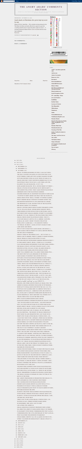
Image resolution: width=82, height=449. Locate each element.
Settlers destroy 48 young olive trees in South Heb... (34, 368)
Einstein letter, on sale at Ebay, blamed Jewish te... (34, 248)
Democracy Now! (55, 77)
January (20, 437)
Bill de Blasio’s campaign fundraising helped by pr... (34, 292)
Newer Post (17, 80)
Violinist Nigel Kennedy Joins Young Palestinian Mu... (34, 366)
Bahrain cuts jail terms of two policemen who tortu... (35, 215)
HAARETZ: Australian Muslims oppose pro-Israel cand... (35, 395)
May (19, 429)
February (21, 435)
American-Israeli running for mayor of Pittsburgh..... (35, 285)
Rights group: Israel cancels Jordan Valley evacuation (35, 306)
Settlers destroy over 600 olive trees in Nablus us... (34, 178)
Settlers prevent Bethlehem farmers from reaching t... (35, 240)
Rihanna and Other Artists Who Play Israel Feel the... (35, 283)
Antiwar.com (54, 73)
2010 (18, 443)
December (21, 166)
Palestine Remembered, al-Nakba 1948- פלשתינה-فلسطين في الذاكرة (58, 122)
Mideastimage (54, 108)
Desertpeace (54, 79)
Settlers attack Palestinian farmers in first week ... (34, 258)
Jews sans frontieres (55, 97)
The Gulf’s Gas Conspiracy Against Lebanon (31, 327)
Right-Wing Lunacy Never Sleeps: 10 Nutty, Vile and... (34, 275)
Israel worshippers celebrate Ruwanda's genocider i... (35, 372)
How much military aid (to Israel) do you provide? (33, 310)
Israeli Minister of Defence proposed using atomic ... (34, 407)
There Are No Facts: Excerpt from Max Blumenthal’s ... (35, 320)
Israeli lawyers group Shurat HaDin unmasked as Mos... (35, 207)
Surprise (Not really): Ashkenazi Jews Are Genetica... (34, 291)
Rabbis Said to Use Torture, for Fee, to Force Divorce (34, 335)
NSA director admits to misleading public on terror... (35, 409)
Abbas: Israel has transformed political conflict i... (34, 263)
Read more (17, 32)
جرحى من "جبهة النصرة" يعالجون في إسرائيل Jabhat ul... (31, 281)
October (21, 170)
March (20, 433)
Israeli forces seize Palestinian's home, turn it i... (33, 217)
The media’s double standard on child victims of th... (34, 374)
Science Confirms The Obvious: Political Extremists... (35, 362)
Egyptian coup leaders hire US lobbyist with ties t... (34, 289)
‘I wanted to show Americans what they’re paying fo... (35, 195)
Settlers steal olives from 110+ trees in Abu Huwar (34, 370)
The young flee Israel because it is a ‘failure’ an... (34, 271)
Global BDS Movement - (56, 83)
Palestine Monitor (55, 118)
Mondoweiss (54, 110)
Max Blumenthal (55, 106)
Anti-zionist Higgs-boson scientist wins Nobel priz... (34, 351)
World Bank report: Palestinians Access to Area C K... (35, 353)
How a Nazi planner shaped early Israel (30, 298)
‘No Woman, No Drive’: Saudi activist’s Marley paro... (34, 225)
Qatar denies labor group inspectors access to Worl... (35, 329)
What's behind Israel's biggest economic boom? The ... (34, 199)
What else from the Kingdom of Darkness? (31, 415)
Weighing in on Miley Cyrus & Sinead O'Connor (32, 386)
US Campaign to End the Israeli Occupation (58, 144)
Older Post (45, 80)
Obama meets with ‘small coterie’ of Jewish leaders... (35, 197)
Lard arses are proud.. (24, 226)
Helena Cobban (54, 85)
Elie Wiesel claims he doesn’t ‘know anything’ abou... (35, 360)
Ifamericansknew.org (56, 91)
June (19, 427)
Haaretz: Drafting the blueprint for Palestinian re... (35, 391)
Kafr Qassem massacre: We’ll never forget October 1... (35, 186)
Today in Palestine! (55, 141)
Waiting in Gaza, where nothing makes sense (31, 401)
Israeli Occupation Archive (57, 93)
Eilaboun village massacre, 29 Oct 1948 (30, 184)
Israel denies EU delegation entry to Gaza (31, 238)
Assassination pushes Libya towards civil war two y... (34, 277)
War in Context (54, 147)
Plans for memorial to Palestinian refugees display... (35, 339)
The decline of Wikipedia (25, 232)
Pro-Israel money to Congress (27, 205)
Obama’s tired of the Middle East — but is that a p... (34, 234)
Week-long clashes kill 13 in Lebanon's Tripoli (32, 223)
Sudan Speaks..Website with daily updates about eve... (34, 393)
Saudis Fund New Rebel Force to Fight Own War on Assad (35, 349)
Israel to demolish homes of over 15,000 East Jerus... (34, 172)
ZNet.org (53, 149)
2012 (18, 439)
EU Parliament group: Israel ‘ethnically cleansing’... (35, 242)
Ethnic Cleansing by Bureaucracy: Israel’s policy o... (34, 419)
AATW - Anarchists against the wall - (58, 70)
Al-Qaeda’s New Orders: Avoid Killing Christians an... (34, 333)
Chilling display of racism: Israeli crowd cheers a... (34, 358)
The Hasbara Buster (56, 139)
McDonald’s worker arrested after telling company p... (36, 337)
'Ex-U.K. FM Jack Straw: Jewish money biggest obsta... (34, 209)
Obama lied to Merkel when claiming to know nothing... (35, 236)
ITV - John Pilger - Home (57, 95)
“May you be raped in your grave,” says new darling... (34, 302)
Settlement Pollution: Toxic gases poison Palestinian (35, 190)
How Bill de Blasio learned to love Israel (31, 308)
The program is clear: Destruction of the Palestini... (34, 203)
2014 (18, 162)
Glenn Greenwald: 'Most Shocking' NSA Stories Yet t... (34, 294)
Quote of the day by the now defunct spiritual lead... (35, 355)
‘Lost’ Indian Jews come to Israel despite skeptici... (34, 265)
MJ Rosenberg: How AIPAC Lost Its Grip (29, 403)
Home (31, 80)
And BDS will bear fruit (25, 397)
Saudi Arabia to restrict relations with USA (32, 256)
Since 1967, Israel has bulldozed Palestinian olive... (34, 341)
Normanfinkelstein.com (56, 114)
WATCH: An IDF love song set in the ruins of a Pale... (34, 267)
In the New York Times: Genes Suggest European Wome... (35, 345)
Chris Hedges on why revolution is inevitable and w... (35, 211)
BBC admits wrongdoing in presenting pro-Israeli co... (35, 378)
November (21, 168)
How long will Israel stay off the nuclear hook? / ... (34, 259)
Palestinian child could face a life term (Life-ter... (34, 182)
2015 (18, 160)
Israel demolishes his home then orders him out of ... (34, 325)
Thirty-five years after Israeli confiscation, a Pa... (34, 316)
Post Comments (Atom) (25, 83)
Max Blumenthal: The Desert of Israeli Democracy (34, 312)
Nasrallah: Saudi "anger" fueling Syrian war (32, 221)
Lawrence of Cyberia (56, 104)
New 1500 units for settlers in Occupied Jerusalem (34, 304)
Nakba (52, 112)
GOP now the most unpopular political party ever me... (35, 323)
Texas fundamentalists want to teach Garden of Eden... (35, 387)
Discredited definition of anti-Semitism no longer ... (34, 201)
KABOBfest (54, 99)
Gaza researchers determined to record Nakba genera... (36, 244)
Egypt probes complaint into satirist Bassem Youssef (34, 176)
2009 (18, 445)
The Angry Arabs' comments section (41, 8)
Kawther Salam (54, 102)
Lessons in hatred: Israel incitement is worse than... (34, 261)
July (19, 425)
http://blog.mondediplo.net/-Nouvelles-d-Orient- (57, 88)
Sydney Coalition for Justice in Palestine (58, 132)
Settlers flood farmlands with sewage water (32, 250)
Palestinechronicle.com (56, 127)
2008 (18, 447)
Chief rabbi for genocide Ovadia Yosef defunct (32, 356)
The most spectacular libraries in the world (32, 254)
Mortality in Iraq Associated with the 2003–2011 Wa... (34, 287)
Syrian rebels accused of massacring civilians (32, 322)
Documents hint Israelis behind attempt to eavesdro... (35, 213)
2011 (18, 441)
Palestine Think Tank (56, 125)
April (20, 431)
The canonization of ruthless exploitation (31, 382)
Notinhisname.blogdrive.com (58, 116)
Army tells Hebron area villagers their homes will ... (35, 252)
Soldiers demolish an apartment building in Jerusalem (35, 193)
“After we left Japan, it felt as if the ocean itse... (33, 279)
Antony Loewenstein (56, 75)
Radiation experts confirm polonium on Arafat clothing (36, 300)
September (21, 420)
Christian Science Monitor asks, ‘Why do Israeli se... (34, 273)
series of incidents (36, 29)
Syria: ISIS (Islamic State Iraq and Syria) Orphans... (33, 331)
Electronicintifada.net (56, 81)
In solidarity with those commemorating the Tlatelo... (35, 411)
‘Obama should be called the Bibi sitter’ (30, 296)
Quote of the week (23, 376)
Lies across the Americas (25, 405)
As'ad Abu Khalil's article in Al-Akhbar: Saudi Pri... (34, 219)
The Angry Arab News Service (58, 135)
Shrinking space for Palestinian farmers (30, 192)
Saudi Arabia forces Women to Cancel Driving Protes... (35, 230)
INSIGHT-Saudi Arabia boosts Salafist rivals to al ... (34, 384)
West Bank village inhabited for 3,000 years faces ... (34, 314)
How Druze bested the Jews (26, 389)
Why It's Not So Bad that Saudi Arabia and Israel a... (34, 228)
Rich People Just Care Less (26, 364)
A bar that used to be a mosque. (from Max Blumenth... (35, 318)
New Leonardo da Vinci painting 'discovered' (31, 380)
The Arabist (54, 137)
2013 (18, 164)
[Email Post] (37, 35)
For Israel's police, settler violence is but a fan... (34, 246)
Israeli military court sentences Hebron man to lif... (35, 180)
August (20, 423)
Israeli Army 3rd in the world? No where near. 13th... (34, 343)
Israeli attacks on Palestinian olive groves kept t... (34, 188)
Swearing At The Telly (56, 130)
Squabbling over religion (25, 347)
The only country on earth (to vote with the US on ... (34, 174)
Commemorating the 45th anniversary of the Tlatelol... (35, 413)
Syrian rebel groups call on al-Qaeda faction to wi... (35, 417)
